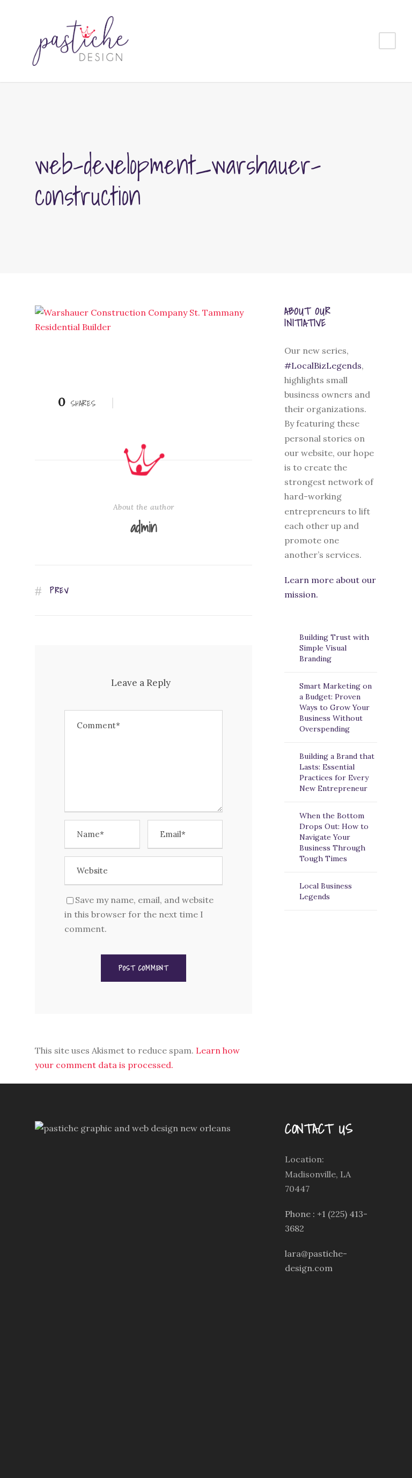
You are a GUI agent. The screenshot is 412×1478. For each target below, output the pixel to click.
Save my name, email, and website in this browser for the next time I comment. (139, 914)
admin (143, 527)
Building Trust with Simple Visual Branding (334, 647)
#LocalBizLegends (323, 365)
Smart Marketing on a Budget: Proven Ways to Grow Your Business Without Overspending (335, 707)
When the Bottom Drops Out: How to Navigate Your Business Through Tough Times (334, 837)
